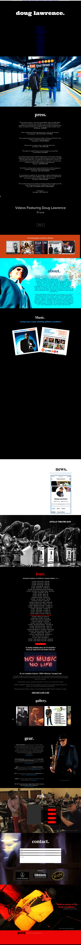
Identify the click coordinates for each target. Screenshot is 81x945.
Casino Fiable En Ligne (40, 49)
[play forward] (73, 247)
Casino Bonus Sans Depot (40, 39)
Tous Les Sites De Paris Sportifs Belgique (40, 30)
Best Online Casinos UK (40, 27)
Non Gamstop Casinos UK (40, 28)
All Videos (40, 224)
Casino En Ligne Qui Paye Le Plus (40, 51)
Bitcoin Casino (40, 29)
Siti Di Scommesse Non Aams (41, 42)
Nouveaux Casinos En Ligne (40, 54)
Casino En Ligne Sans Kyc (40, 34)
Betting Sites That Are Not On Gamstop (40, 26)
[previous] (29, 814)
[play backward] (7, 247)
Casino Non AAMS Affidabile (40, 53)
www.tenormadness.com (29, 786)
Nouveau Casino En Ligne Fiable (40, 36)
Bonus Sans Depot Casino (40, 38)
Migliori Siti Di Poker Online (40, 55)
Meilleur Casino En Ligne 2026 (40, 47)
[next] (38, 814)
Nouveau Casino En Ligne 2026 (40, 50)
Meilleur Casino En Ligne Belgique (40, 31)
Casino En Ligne (40, 48)
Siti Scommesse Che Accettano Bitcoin (40, 40)
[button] (13, 247)
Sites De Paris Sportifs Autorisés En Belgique (40, 32)
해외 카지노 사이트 (40, 46)
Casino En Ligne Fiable (40, 41)
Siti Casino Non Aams (40, 43)
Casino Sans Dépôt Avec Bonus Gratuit (40, 37)
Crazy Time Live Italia (40, 33)
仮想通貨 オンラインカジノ (40, 45)
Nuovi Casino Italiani (40, 44)
